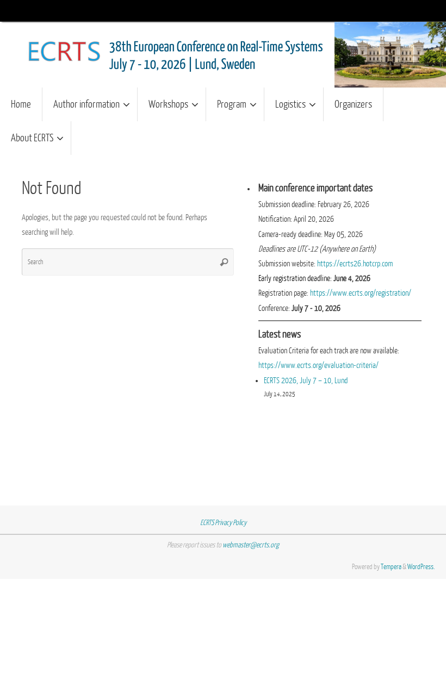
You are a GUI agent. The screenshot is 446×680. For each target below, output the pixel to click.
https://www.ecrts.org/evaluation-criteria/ (318, 365)
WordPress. (421, 567)
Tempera (391, 567)
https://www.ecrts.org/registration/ (360, 293)
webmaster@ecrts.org (250, 545)
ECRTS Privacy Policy (223, 523)
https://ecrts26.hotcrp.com (355, 264)
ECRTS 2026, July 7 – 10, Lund (306, 380)
